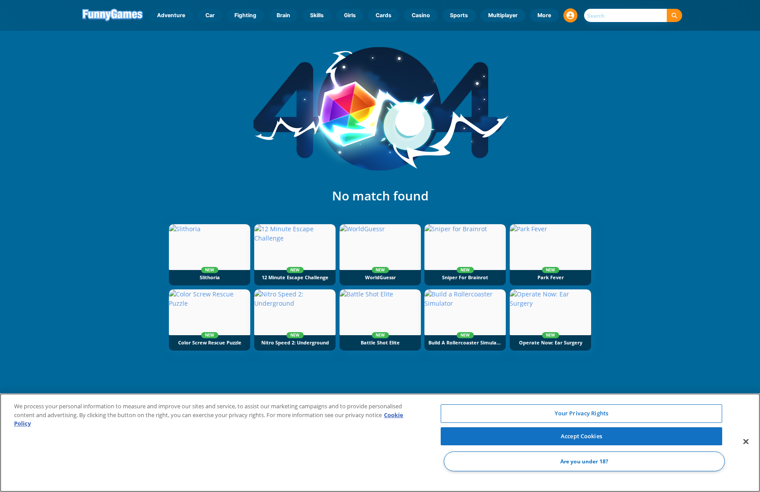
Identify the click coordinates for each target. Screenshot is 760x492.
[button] (570, 15)
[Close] (746, 441)
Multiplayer (503, 15)
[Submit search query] (674, 15)
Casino (421, 15)
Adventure (171, 15)
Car (210, 15)
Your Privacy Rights (581, 413)
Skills (317, 15)
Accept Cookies (581, 436)
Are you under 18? (584, 461)
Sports (459, 15)
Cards (383, 15)
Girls (350, 15)
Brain (283, 15)
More (544, 15)
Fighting (245, 15)
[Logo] (113, 15)
